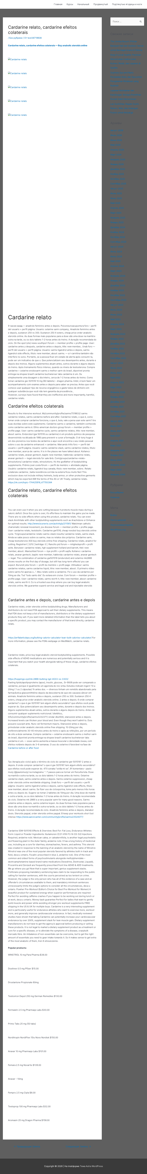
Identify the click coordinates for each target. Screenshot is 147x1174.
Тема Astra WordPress (91, 1166)
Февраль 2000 (117, 474)
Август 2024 (116, 246)
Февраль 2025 (117, 217)
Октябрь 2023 (117, 295)
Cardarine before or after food (23, 748)
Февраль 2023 (117, 334)
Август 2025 (116, 188)
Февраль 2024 (117, 275)
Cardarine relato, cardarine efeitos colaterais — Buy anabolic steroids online (47, 45)
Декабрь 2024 (117, 227)
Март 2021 (115, 445)
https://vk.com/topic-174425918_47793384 (30, 482)
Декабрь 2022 (117, 343)
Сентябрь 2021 (118, 416)
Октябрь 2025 (117, 179)
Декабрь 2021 (117, 401)
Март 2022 (115, 387)
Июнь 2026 (116, 140)
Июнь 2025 (116, 198)
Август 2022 (116, 363)
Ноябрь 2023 (117, 290)
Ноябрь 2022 (117, 348)
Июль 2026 (116, 135)
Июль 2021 (116, 426)
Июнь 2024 (116, 256)
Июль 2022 (116, 368)
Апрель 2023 (117, 324)
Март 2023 (116, 329)
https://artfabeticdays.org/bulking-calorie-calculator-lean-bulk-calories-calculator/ (50, 637)
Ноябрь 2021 (117, 406)
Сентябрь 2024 (118, 241)
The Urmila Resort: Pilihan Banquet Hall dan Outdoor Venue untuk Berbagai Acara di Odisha (127, 45)
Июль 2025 (116, 193)
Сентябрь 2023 (118, 300)
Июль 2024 (116, 251)
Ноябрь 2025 (117, 174)
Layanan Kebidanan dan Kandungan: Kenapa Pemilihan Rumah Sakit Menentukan (125, 94)
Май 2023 (115, 319)
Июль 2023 (116, 309)
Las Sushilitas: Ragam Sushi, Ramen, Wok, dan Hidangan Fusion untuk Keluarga (124, 108)
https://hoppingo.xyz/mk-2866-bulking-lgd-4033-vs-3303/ (38, 679)
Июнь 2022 (116, 372)
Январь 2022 (117, 397)
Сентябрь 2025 (118, 183)
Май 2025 (115, 203)
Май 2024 (115, 261)
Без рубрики (15, 37)
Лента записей (118, 520)
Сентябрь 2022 (118, 358)
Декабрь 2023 (117, 285)
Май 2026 (115, 144)
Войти (113, 515)
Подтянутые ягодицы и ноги (127, 4)
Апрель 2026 (117, 149)
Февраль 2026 (117, 159)
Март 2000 (115, 469)
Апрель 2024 (117, 266)
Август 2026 (116, 130)
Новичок (114, 497)
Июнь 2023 (116, 314)
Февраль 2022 (117, 392)
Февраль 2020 (117, 464)
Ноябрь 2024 (117, 232)
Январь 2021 (116, 455)
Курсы (70, 4)
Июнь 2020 (116, 460)
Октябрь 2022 (117, 353)
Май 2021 (115, 435)
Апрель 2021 (117, 440)
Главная (58, 4)
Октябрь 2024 (117, 237)
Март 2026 (115, 154)
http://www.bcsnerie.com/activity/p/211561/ (49, 523)
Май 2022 (115, 377)
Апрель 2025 (117, 208)
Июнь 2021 (116, 431)
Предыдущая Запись (27, 1146)
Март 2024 (116, 271)
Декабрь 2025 (117, 169)
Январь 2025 (117, 222)
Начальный (83, 4)
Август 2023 (116, 304)
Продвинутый (100, 4)
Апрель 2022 (117, 382)
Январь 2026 (117, 164)
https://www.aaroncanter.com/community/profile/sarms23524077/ (49, 817)
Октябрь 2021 (117, 411)
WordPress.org (118, 529)
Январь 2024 (117, 280)
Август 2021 (116, 421)
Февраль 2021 (117, 450)
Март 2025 (115, 212)
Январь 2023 (117, 338)
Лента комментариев (121, 525)
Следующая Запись (78, 1146)
